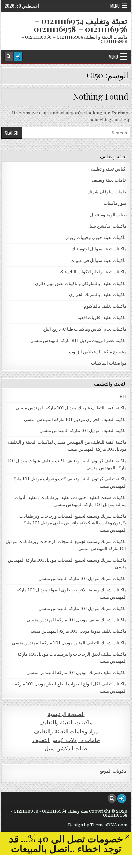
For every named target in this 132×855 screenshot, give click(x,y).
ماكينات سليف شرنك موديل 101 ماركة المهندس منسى (77, 672)
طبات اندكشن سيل (66, 748)
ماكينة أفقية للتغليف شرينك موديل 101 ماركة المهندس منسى (71, 407)
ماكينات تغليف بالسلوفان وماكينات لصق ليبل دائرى (81, 283)
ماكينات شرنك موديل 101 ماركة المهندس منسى (83, 578)
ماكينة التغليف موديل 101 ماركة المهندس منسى (83, 430)
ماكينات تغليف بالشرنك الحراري (98, 294)
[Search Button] (9, 56)
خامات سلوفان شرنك (107, 191)
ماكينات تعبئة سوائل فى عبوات (98, 260)
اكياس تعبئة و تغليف (109, 169)
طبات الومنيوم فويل (108, 214)
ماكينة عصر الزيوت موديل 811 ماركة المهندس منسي (78, 340)
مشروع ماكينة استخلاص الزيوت (98, 351)
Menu (115, 5)
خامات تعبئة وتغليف (109, 180)
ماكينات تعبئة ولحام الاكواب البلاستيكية (92, 271)
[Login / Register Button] (18, 56)
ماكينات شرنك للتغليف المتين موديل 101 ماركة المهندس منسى (69, 642)
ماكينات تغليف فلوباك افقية (102, 317)
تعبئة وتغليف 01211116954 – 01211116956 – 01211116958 (80, 24)
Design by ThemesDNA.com (97, 825)
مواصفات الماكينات (109, 363)
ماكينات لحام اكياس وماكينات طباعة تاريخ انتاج (85, 329)
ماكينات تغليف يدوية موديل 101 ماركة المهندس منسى (78, 631)
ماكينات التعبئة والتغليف (66, 722)
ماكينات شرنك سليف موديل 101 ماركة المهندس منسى (77, 619)
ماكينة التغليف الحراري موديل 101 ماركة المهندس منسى (75, 419)
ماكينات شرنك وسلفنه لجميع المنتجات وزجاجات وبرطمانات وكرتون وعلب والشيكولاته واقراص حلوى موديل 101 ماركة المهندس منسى (73, 523)
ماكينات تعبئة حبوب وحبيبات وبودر (96, 237)
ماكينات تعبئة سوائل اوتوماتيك (99, 248)
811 (123, 396)
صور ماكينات (115, 203)
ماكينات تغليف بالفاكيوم (105, 306)
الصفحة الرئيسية (66, 714)
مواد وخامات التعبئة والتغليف (66, 731)
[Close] (127, 836)
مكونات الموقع (113, 771)
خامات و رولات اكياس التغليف (66, 740)
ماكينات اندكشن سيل (107, 226)
